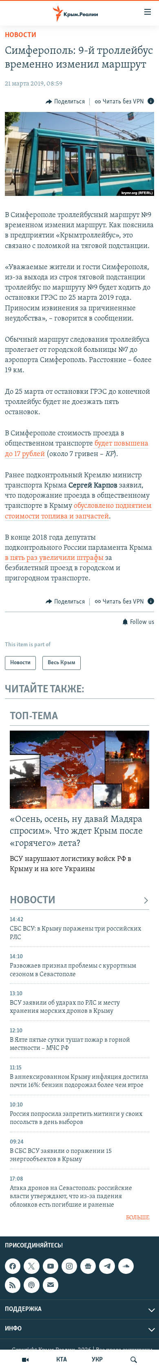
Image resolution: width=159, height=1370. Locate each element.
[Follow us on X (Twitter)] (31, 1266)
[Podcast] (31, 1285)
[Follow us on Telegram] (107, 1266)
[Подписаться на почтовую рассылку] (50, 1285)
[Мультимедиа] (25, 1360)
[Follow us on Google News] (88, 1266)
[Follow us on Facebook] (12, 1266)
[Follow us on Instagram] (69, 1266)
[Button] (65, 102)
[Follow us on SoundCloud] (126, 1266)
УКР (97, 1360)
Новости (20, 35)
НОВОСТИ (32, 900)
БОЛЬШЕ (137, 1218)
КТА (61, 1360)
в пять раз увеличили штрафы (55, 558)
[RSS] (12, 1285)
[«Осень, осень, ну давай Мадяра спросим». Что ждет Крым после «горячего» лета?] (79, 770)
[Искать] (133, 1360)
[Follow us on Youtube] (50, 1266)
